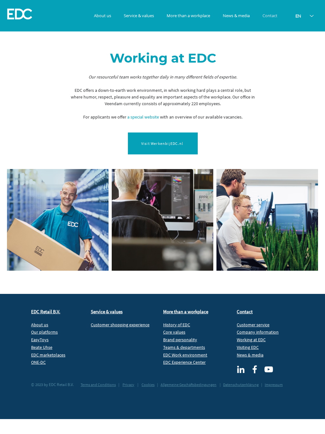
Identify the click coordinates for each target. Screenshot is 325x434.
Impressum (274, 384)
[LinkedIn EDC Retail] (240, 369)
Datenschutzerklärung (241, 384)
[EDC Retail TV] (268, 369)
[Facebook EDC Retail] (254, 369)
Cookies (148, 384)
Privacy (128, 384)
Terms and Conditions (98, 384)
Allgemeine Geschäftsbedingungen (188, 384)
